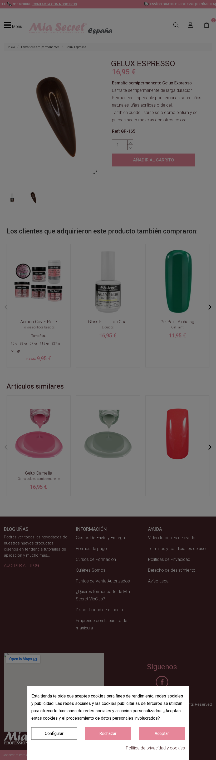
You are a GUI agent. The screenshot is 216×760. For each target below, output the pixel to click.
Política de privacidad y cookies (155, 748)
